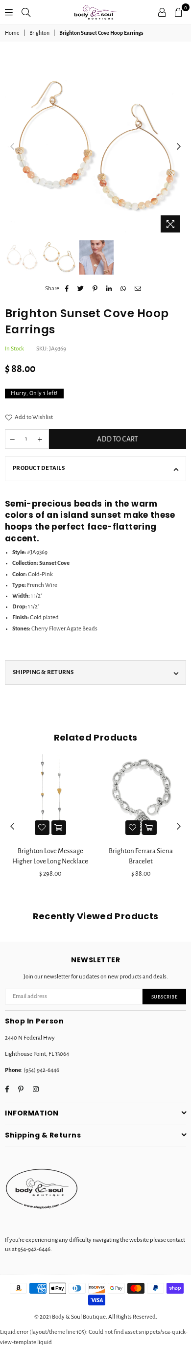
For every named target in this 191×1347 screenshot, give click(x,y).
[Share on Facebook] (67, 288)
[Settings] (162, 12)
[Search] (26, 12)
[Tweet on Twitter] (81, 288)
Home (12, 33)
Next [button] (178, 146)
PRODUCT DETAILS (39, 468)
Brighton (39, 33)
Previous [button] (12, 146)
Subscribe (164, 996)
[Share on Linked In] (109, 288)
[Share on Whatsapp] (123, 288)
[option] (95, 146)
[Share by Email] (138, 288)
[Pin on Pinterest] (95, 288)
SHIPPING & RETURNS (43, 672)
